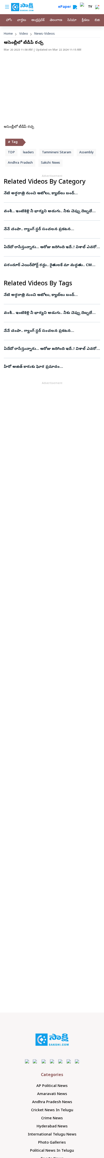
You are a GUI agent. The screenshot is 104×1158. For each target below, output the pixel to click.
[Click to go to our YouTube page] (60, 1061)
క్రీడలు (85, 20)
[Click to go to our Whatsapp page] (35, 1061)
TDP (11, 153)
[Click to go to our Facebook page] (27, 1061)
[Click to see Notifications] (97, 7)
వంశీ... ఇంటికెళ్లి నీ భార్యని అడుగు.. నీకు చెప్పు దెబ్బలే (48, 211)
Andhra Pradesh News (52, 1102)
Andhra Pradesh (20, 163)
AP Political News (52, 1086)
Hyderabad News (52, 1126)
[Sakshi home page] (52, 1039)
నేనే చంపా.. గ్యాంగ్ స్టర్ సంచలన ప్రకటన (37, 229)
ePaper (65, 7)
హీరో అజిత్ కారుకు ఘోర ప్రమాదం (32, 367)
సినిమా (71, 20)
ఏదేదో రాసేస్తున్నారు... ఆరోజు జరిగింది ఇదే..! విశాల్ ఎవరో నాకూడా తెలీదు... (50, 247)
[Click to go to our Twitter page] (44, 1061)
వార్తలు (21, 20)
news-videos (44, 34)
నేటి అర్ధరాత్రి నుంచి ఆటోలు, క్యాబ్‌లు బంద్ (39, 193)
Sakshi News (50, 163)
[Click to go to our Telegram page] (69, 1061)
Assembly (86, 153)
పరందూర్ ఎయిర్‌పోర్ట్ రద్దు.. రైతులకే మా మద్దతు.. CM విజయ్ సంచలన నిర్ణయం (48, 265)
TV (90, 7)
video (23, 34)
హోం (9, 20)
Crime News (52, 1118)
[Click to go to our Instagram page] (52, 1061)
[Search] (75, 7)
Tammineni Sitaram (56, 153)
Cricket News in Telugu (52, 1110)
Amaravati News (52, 1094)
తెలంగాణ (56, 20)
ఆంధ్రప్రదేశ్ (37, 20)
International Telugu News (52, 1134)
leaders (28, 153)
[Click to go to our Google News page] (77, 1061)
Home (8, 34)
